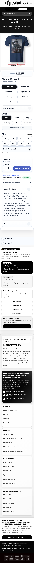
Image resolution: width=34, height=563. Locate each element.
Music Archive (7, 462)
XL (29, 138)
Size (4, 134)
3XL (13, 143)
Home (5, 27)
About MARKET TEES (10, 410)
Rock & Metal (7, 507)
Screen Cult (14, 27)
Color (4, 114)
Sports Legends (8, 475)
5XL (29, 143)
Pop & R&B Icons (8, 503)
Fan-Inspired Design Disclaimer (13, 451)
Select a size (22, 168)
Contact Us (7, 414)
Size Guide (6, 418)
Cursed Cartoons (8, 466)
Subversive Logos (9, 479)
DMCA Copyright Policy (10, 446)
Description (8, 239)
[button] (2, 3)
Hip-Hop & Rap (8, 499)
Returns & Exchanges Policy (12, 438)
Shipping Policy (8, 434)
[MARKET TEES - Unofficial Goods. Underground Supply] (16, 3)
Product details (9, 224)
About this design (10, 189)
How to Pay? (7, 423)
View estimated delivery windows (12, 182)
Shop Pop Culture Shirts (17, 537)
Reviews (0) (8, 243)
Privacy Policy (7, 442)
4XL (21, 143)
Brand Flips (7, 494)
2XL (5, 143)
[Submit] (30, 13)
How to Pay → (17, 326)
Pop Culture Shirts (9, 483)
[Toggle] (2, 239)
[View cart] (30, 3)
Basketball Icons (8, 511)
